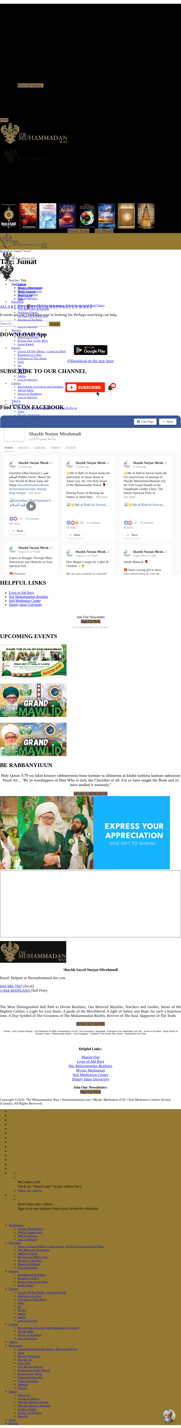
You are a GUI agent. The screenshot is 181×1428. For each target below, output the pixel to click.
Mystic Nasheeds (29, 415)
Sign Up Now (90, 621)
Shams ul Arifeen (29, 1264)
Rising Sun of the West (33, 340)
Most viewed (26, 291)
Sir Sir (22, 1310)
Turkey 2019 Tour (29, 1412)
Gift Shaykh (104, 231)
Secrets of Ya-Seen (30, 319)
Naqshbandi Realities (32, 1274)
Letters (16, 383)
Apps (21, 411)
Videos (16, 400)
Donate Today (78, 231)
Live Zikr (24, 1363)
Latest (22, 284)
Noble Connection (30, 1232)
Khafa (21, 1313)
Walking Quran (28, 312)
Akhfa (22, 376)
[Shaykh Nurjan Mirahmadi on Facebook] (15, 431)
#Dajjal (20, 493)
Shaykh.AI (25, 1359)
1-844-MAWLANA (15, 990)
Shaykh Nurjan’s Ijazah (33, 1402)
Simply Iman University (25, 605)
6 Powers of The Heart (32, 358)
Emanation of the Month (34, 1370)
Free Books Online (30, 1366)
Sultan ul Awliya (29, 1398)
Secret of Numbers (30, 393)
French (22, 1388)
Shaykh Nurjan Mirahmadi (55, 433)
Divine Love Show (30, 1373)
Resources (15, 1345)
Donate (13, 1423)
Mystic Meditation (90, 1070)
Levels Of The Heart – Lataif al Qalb (42, 351)
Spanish (23, 1384)
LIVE (4, 120)
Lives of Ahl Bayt (21, 593)
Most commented (29, 288)
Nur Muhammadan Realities (28, 597)
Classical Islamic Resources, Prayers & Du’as (47, 1349)
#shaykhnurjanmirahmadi (33, 485)
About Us (24, 1395)
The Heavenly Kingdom (33, 1250)
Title (21, 299)
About (13, 1391)
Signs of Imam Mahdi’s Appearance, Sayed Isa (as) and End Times (61, 1246)
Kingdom (17, 301)
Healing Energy (28, 1235)
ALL (3, 306)
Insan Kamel (26, 344)
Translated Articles (30, 1377)
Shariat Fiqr (90, 1057)
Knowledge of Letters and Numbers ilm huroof (48, 386)
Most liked (25, 295)
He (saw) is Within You (33, 1257)
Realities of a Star (29, 354)
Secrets (16, 330)
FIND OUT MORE (90, 1024)
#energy (42, 489)
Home (3, 251)
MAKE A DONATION (90, 794)
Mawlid (23, 1416)
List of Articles (27, 298)
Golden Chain (27, 1409)
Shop (12, 1419)
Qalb (21, 362)
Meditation (16, 1225)
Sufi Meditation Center (25, 601)
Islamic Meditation (30, 1228)
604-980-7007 (11, 986)
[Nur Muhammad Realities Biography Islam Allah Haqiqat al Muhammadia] (90, 156)
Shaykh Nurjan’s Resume (34, 1405)
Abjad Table (26, 390)
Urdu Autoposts (28, 1380)
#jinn (12, 493)
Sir (19, 365)
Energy (16, 347)
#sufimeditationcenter (22, 489)
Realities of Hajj (29, 1278)
